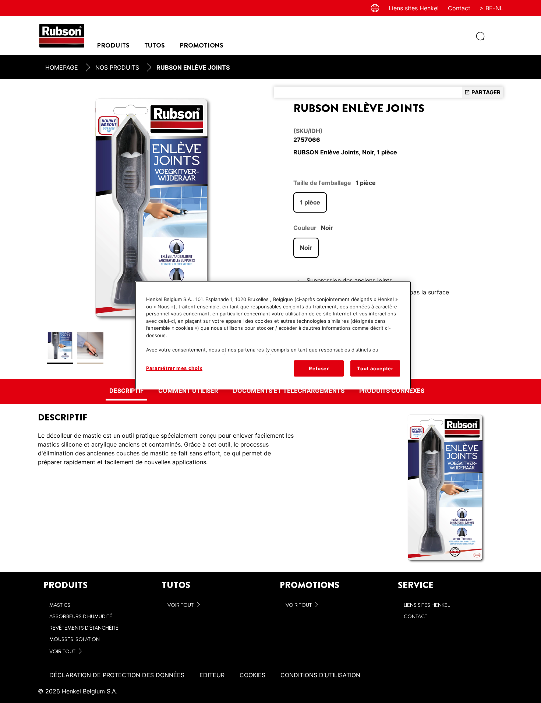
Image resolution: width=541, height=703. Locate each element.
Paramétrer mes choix (174, 368)
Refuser (319, 368)
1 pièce (310, 202)
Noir (306, 247)
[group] (152, 229)
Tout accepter (375, 368)
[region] (273, 335)
